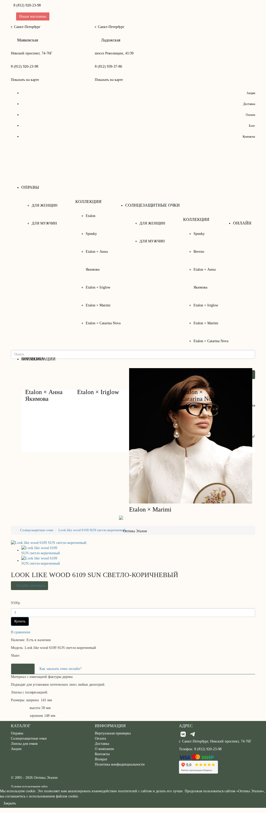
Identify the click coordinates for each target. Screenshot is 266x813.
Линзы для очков (24, 744)
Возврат (101, 759)
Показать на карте (25, 80)
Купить (19, 621)
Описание (23, 669)
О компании (104, 749)
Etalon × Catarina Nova (103, 323)
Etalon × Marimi (98, 305)
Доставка (249, 104)
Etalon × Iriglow (98, 287)
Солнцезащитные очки (36, 530)
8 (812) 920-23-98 (27, 5)
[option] (42, 550)
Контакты (249, 136)
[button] (29, 585)
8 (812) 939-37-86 (108, 66)
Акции (251, 93)
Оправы (17, 733)
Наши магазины (32, 16)
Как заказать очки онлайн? (60, 669)
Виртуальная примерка (113, 733)
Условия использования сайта (29, 786)
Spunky (91, 234)
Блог (252, 126)
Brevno (199, 252)
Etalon (90, 216)
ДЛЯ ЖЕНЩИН (44, 205)
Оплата (250, 115)
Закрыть (9, 803)
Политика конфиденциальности (120, 764)
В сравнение (20, 632)
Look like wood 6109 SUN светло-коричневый (91, 530)
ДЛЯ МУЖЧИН (44, 223)
